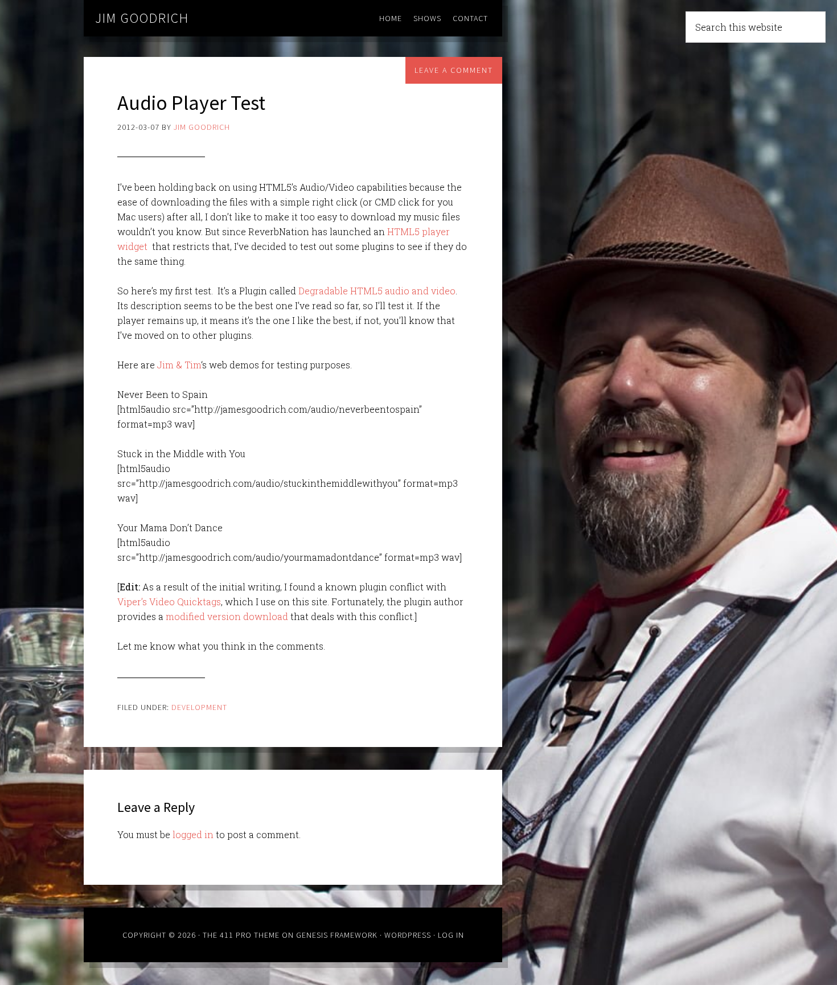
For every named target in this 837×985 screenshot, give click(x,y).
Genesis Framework (337, 935)
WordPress (407, 935)
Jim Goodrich (142, 18)
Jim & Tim (179, 365)
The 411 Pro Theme (241, 935)
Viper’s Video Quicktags (169, 602)
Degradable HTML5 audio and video (377, 291)
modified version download (227, 616)
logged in (193, 834)
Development (199, 707)
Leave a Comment (454, 70)
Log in (451, 935)
